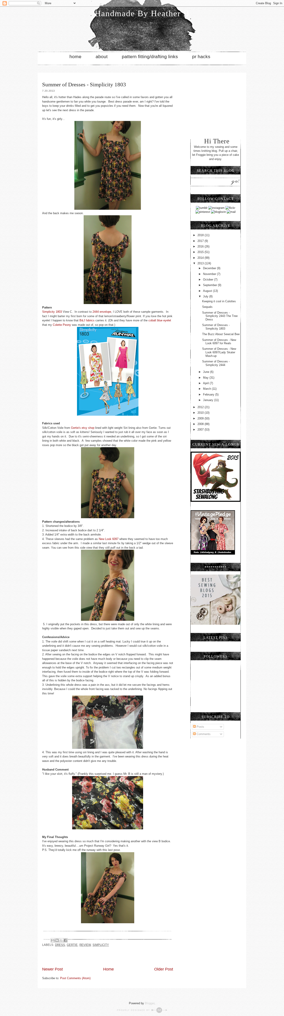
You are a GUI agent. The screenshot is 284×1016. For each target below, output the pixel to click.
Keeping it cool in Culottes (219, 301)
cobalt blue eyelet (159, 320)
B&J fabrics (87, 320)
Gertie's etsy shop (82, 427)
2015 (201, 252)
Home (75, 56)
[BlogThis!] (57, 940)
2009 (201, 418)
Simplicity (101, 945)
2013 (201, 263)
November (210, 274)
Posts (200, 726)
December (210, 268)
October (208, 279)
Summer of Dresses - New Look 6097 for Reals (219, 341)
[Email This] (53, 940)
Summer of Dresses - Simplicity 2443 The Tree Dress (220, 316)
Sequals (207, 306)
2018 (201, 235)
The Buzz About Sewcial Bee (221, 334)
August (208, 291)
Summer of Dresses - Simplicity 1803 (216, 326)
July (206, 296)
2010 (201, 412)
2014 (201, 257)
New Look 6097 (108, 539)
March (207, 388)
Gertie (72, 945)
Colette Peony (62, 324)
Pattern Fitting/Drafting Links (150, 56)
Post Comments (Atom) (75, 978)
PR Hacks (201, 56)
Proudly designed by (134, 1010)
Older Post (163, 969)
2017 (201, 241)
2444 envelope (101, 311)
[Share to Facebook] (65, 940)
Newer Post (52, 969)
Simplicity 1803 (52, 311)
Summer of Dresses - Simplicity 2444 (216, 363)
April (206, 383)
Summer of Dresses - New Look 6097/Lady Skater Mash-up (219, 352)
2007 (201, 429)
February (209, 394)
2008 (201, 424)
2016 (201, 246)
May (206, 377)
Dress (60, 945)
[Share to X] (61, 940)
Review (85, 945)
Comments (203, 734)
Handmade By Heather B (142, 13)
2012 (201, 407)
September (210, 285)
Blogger (149, 1003)
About (102, 56)
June (206, 372)
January (208, 400)
